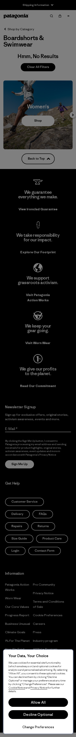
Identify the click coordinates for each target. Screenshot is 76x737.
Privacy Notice (38, 687)
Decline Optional (38, 714)
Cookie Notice (16, 687)
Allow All (38, 702)
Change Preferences (38, 727)
